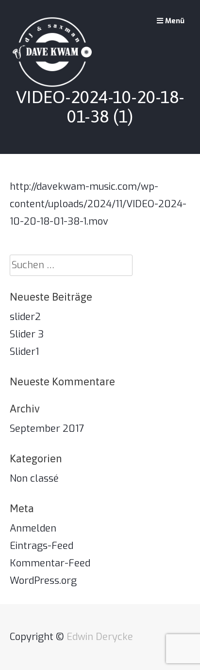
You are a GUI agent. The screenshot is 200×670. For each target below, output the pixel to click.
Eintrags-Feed (41, 545)
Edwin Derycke (100, 636)
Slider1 (24, 351)
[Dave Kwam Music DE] (52, 52)
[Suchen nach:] (71, 265)
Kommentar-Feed (50, 563)
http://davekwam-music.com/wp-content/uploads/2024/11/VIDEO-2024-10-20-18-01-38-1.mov (98, 204)
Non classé (34, 478)
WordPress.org (43, 580)
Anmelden (33, 528)
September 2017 (47, 428)
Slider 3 (27, 334)
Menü (173, 21)
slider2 (25, 316)
